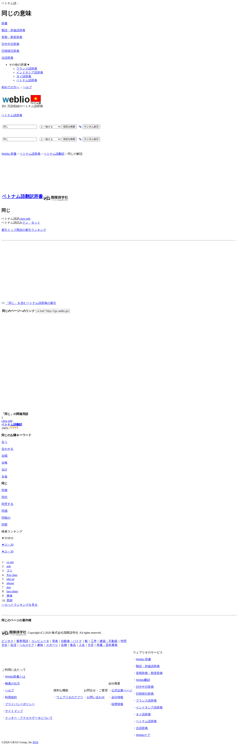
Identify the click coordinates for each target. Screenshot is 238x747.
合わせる (7, 448)
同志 (4, 497)
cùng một (24, 218)
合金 (4, 476)
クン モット (31, 222)
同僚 (4, 490)
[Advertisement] (111, 101)
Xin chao (12, 575)
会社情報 (117, 697)
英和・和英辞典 (11, 37)
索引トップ (8, 229)
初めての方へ (10, 87)
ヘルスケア (26, 645)
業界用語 (22, 641)
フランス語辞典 (26, 68)
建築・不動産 (109, 641)
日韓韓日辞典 (10, 50)
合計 (4, 469)
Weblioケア (143, 735)
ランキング (38, 229)
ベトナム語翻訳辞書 (22, 196)
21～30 (7, 551)
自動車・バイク (71, 641)
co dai (10, 562)
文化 (4, 645)
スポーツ (52, 645)
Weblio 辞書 (9, 153)
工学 (94, 641)
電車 (55, 641)
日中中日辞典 (10, 44)
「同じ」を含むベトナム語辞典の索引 (31, 303)
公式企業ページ (121, 690)
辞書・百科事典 (107, 645)
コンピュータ (40, 641)
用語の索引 (23, 229)
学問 (123, 641)
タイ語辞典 (23, 76)
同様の (5, 517)
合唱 (4, 455)
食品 (73, 645)
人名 (82, 645)
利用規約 (11, 697)
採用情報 (117, 704)
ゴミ (9, 570)
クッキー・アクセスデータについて (29, 717)
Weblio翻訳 (143, 680)
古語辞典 (7, 57)
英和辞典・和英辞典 (149, 673)
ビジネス (7, 641)
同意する (7, 504)
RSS (35, 742)
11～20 (7, 544)
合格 (4, 462)
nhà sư (10, 579)
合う (4, 442)
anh (9, 566)
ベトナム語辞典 (26, 80)
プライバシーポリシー (20, 704)
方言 (91, 645)
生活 (13, 645)
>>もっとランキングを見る (19, 604)
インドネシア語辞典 (29, 72)
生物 (64, 645)
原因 (9, 600)
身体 (9, 595)
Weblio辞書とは (15, 676)
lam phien (12, 591)
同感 (4, 510)
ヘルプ (27, 87)
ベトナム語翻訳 (54, 153)
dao (9, 587)
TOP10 (7, 538)
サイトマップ (14, 711)
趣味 (40, 645)
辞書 (4, 23)
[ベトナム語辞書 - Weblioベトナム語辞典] (21, 103)
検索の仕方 (12, 683)
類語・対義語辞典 (13, 30)
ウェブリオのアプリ (69, 697)
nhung (10, 583)
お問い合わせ (96, 697)
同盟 (4, 524)
